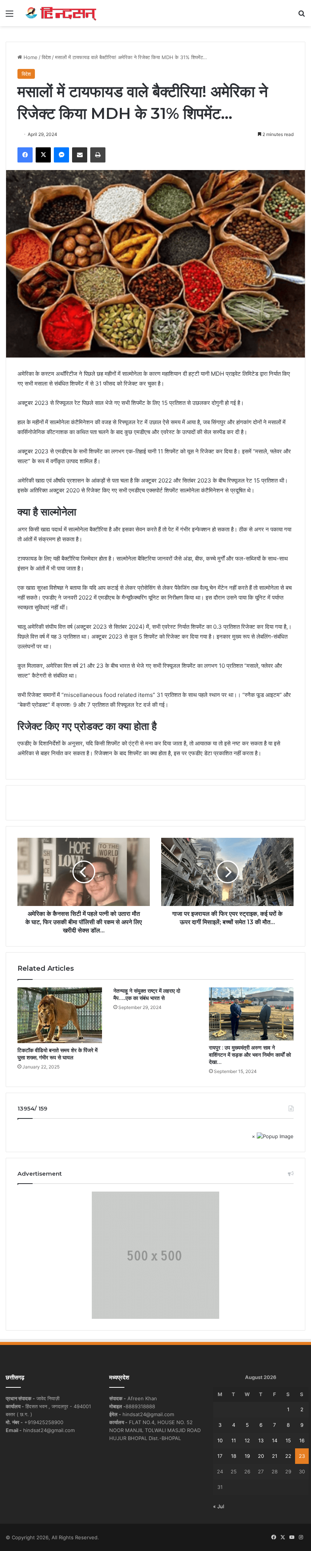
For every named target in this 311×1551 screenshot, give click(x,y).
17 (219, 1456)
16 (302, 1440)
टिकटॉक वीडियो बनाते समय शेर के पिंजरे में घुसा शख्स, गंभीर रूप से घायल (57, 1054)
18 (233, 1456)
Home (30, 57)
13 (261, 1440)
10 (220, 1440)
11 (233, 1440)
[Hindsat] (61, 13)
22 (288, 1456)
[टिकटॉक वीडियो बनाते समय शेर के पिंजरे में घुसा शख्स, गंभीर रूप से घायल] (59, 1015)
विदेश (46, 57)
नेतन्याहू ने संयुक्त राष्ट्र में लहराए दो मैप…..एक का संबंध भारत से (146, 994)
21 (274, 1456)
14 (274, 1440)
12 (247, 1440)
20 (261, 1456)
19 (247, 1456)
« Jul (218, 1506)
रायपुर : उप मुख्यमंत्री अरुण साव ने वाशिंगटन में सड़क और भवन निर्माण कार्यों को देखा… (250, 1054)
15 (288, 1440)
